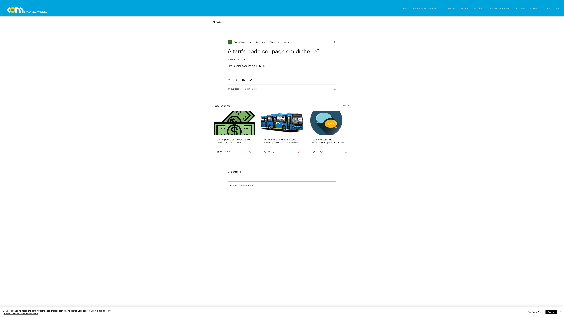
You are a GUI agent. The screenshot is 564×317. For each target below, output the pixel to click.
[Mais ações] (334, 42)
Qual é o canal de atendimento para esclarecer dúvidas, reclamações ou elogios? (328, 141)
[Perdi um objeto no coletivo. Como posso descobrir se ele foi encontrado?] (282, 123)
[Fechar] (560, 312)
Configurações (534, 312)
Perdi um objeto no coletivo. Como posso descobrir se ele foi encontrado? (281, 141)
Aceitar (551, 312)
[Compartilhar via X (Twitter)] (236, 79)
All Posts (217, 22)
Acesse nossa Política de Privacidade (21, 313)
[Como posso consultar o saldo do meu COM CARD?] (234, 123)
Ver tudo (347, 105)
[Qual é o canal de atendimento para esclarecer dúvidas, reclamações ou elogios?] (329, 123)
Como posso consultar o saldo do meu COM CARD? (234, 141)
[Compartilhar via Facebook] (229, 79)
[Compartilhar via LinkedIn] (243, 79)
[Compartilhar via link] (250, 79)
